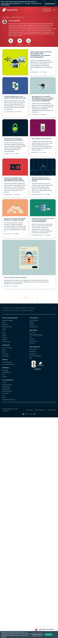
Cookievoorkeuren (51, 409)
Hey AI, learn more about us (8, 399)
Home (3, 17)
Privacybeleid (29, 409)
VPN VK (4, 352)
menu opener (54, 9)
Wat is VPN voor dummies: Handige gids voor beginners (13, 139)
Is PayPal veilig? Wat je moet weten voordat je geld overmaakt (15, 97)
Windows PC (5, 324)
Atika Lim (8, 286)
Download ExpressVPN (7, 320)
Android (4, 329)
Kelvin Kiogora (9, 194)
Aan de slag (47, 9)
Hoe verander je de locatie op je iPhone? (11, 310)
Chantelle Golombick (38, 194)
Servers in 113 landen (7, 347)
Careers (4, 397)
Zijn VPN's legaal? (31, 307)
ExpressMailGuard (6, 372)
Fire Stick (4, 337)
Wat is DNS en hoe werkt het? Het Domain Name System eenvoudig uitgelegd (43, 220)
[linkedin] (26, 414)
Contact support (33, 341)
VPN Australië (5, 356)
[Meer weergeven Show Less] (54, 308)
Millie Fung (35, 152)
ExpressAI (4, 376)
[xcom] (29, 414)
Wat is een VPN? (33, 349)
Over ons (4, 382)
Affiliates (31, 322)
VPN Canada (5, 354)
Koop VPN (31, 339)
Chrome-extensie (6, 341)
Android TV (4, 339)
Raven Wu (35, 114)
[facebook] (31, 414)
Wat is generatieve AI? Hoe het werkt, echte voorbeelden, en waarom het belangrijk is (41, 54)
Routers (4, 333)
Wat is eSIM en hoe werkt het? (42, 138)
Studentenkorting (33, 326)
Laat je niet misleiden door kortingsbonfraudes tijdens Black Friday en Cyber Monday (14, 179)
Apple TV (4, 335)
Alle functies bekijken (7, 362)
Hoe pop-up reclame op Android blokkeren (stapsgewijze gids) (15, 219)
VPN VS (4, 349)
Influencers (32, 324)
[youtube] (23, 414)
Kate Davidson (35, 72)
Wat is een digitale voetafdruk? (27, 310)
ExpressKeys (5, 370)
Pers (3, 395)
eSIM (3, 374)
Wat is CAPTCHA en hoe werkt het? (15, 277)
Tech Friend (8, 233)
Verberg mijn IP (32, 353)
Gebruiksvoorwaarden (40, 409)
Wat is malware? (5, 307)
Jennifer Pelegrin (9, 111)
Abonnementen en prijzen (8, 364)
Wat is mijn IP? (32, 351)
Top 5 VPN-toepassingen (35, 355)
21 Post (10, 44)
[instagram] (34, 414)
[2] (36, 297)
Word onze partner (33, 320)
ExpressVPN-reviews (7, 391)
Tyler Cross (8, 153)
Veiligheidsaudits (6, 389)
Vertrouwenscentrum (7, 384)
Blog (30, 357)
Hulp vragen (32, 332)
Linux (3, 331)
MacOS (4, 322)
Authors (7, 17)
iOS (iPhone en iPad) (7, 326)
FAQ (30, 337)
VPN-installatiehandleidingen (36, 334)
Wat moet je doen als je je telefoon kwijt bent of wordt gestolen (41, 179)
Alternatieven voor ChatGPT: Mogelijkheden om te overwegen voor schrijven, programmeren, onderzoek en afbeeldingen (43, 99)
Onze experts (5, 393)
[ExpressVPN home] (9, 9)
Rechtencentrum (6, 386)
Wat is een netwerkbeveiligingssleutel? (18, 307)
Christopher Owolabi (38, 235)
